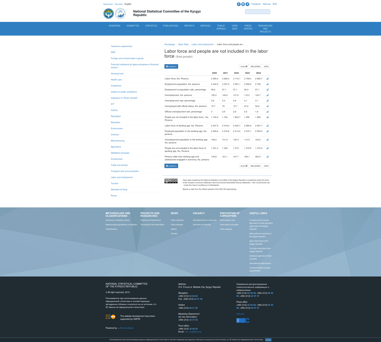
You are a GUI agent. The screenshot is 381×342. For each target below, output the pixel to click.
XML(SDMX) (255, 66)
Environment (117, 128)
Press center (248, 27)
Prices (114, 195)
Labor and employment (122, 177)
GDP (113, 52)
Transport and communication (125, 171)
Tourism (114, 183)
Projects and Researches (150, 220)
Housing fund (117, 73)
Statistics (151, 25)
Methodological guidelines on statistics (121, 224)
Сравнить (172, 66)
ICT (112, 103)
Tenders (174, 233)
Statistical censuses (120, 152)
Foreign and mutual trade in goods (127, 58)
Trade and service (119, 164)
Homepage (114, 25)
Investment (116, 85)
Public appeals (226, 229)
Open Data (235, 27)
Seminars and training (202, 224)
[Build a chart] (267, 78)
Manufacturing (117, 140)
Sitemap (267, 3)
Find (274, 11)
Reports (189, 25)
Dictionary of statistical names (118, 220)
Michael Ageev (127, 327)
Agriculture (116, 146)
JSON (266, 66)
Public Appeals (221, 27)
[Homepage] (114, 13)
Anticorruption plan (227, 220)
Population (116, 116)
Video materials (177, 220)
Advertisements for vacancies (205, 220)
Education (115, 122)
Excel (243, 66)
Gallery (174, 229)
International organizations (260, 263)
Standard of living (119, 189)
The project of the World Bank (152, 224)
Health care (116, 79)
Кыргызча (108, 3)
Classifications (111, 229)
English (128, 3)
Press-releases (177, 224)
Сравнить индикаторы (121, 46)
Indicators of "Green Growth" (124, 97)
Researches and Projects (265, 28)
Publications (170, 25)
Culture (114, 110)
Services (205, 25)
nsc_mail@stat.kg (193, 331)
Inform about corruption (229, 224)
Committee (133, 25)
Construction (117, 158)
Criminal (115, 134)
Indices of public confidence (124, 91)
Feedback (256, 3)
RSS (275, 3)
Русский (118, 3)
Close (268, 339)
